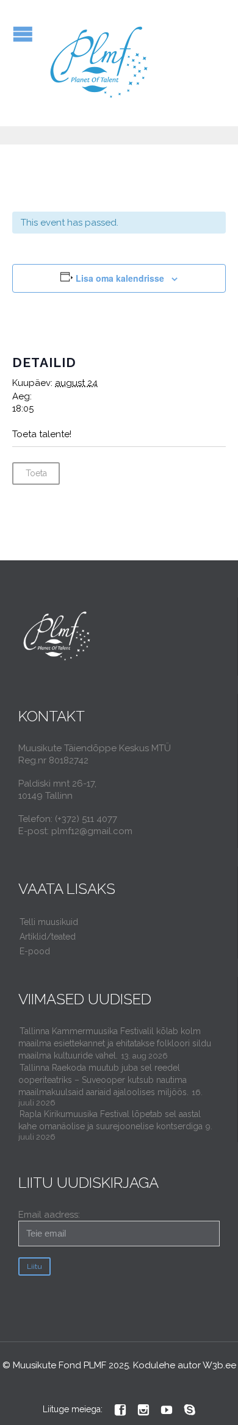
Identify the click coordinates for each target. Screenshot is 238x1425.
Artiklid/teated (48, 936)
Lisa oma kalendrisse (120, 278)
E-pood (35, 951)
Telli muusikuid (49, 922)
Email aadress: (49, 1214)
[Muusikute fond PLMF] (100, 63)
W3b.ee (219, 1365)
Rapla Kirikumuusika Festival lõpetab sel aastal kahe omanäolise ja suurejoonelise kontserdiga (110, 1120)
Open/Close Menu (23, 34)
